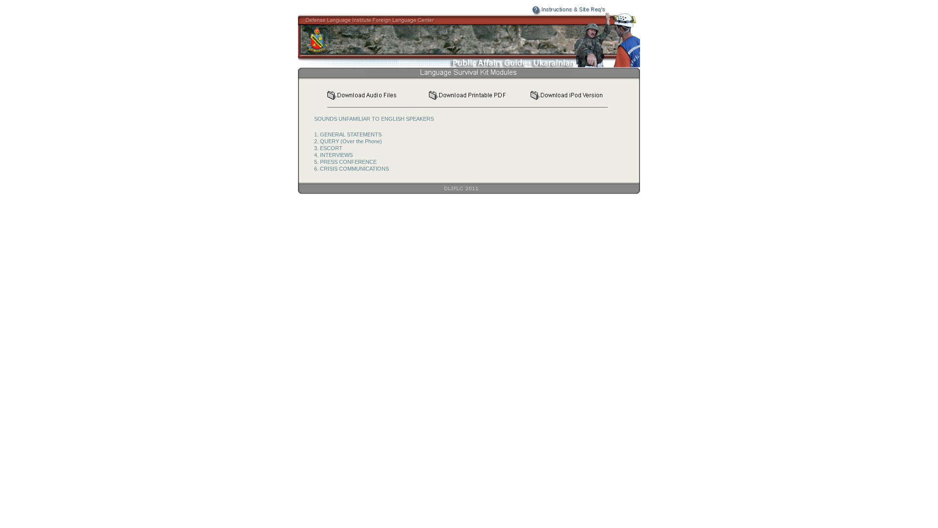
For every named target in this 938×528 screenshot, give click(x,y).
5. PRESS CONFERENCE (345, 162)
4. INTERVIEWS (333, 155)
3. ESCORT (328, 148)
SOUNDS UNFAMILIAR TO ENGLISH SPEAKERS (374, 119)
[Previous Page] (590, 74)
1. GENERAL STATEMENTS (348, 134)
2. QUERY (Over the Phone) (348, 141)
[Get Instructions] (551, 13)
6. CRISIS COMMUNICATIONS (351, 169)
